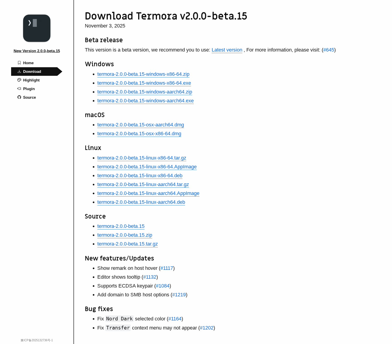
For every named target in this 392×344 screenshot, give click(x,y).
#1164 (174, 319)
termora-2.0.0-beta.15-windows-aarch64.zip (144, 92)
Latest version (227, 50)
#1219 (179, 294)
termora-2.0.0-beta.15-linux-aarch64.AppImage (148, 193)
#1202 (206, 328)
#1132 (149, 277)
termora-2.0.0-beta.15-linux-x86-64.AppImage (147, 167)
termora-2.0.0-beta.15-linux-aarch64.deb (141, 202)
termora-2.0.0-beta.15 (121, 226)
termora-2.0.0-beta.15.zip (124, 235)
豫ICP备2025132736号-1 (37, 340)
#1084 (162, 286)
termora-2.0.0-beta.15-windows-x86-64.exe (144, 83)
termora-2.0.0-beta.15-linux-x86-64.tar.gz (141, 158)
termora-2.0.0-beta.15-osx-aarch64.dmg (140, 125)
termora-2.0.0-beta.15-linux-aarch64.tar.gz (143, 184)
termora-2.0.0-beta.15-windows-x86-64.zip (143, 74)
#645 (328, 50)
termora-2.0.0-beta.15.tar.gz (127, 244)
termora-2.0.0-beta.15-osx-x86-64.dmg (139, 133)
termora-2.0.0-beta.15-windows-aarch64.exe (145, 100)
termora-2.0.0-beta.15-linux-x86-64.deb (139, 175)
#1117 (166, 268)
